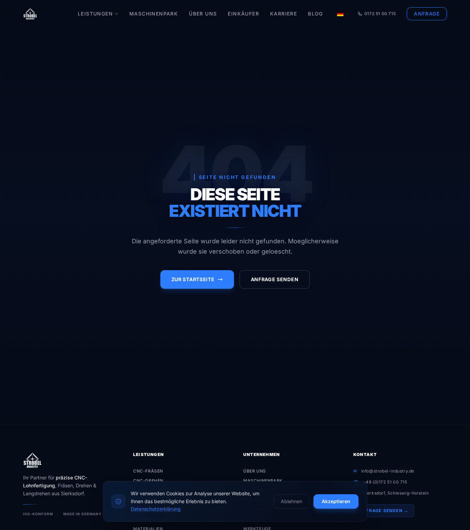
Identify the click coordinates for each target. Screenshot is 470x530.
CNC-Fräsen (148, 471)
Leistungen (95, 14)
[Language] (340, 14)
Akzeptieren (336, 501)
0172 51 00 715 (380, 13)
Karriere (283, 14)
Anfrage (427, 14)
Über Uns (203, 14)
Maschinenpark (153, 14)
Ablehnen (291, 501)
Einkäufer (243, 14)
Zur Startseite (193, 279)
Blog (315, 14)
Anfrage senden (275, 279)
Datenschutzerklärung (156, 509)
